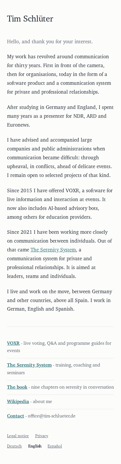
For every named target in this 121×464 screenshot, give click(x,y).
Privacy (41, 436)
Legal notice (18, 436)
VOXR (13, 343)
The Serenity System (53, 249)
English (34, 446)
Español (55, 446)
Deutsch (14, 446)
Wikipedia (18, 401)
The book (17, 387)
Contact (15, 416)
